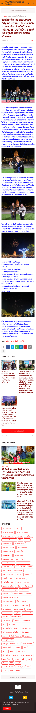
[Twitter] (12, 347)
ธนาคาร (27, 582)
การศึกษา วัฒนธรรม (9, 540)
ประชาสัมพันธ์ (18, 609)
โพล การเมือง (7, 621)
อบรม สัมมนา (7, 659)
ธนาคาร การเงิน (8, 586)
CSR (29, 659)
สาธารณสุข (21, 651)
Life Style (20, 667)
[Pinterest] (25, 347)
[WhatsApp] (17, 347)
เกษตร (27, 540)
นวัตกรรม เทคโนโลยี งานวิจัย (17, 16)
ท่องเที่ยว (27, 574)
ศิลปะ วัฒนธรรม (16, 636)
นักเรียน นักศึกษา (8, 601)
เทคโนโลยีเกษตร (8, 582)
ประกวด (5, 605)
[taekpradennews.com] (29, 697)
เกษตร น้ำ (20, 551)
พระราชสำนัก (27, 613)
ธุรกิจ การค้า (27, 586)
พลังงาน (5, 617)
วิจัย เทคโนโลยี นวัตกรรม (10, 628)
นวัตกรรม (6, 594)
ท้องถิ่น (19, 574)
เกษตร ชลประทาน (8, 547)
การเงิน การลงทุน (22, 532)
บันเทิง (24, 601)
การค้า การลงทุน (8, 532)
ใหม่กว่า (4, 436)
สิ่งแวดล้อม (6, 655)
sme (11, 671)
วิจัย (4, 624)
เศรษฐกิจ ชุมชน (27, 644)
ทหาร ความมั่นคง (8, 574)
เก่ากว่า (31, 436)
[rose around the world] (16, 697)
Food (18, 663)
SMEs (18, 671)
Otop (28, 667)
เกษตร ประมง (7, 555)
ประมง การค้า (7, 613)
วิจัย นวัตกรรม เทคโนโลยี (10, 632)
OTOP (4, 671)
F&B (11, 663)
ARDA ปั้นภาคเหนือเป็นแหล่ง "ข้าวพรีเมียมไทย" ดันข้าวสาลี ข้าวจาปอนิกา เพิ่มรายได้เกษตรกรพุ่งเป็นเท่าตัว (18, 473)
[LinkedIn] (21, 347)
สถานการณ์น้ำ (7, 647)
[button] (2, 3)
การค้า (18, 528)
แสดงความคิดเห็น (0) (18, 431)
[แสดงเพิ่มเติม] (3, 351)
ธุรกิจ (18, 586)
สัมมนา (12, 651)
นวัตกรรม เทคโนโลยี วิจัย (10, 597)
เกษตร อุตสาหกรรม (23, 563)
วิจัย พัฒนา (25, 632)
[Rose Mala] (6, 697)
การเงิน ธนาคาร (8, 536)
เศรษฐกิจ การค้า (8, 640)
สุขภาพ (15, 655)
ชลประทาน (6, 567)
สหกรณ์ (18, 647)
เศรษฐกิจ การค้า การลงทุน (11, 644)
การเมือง (19, 536)
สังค (25, 647)
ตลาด (30, 567)
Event (5, 663)
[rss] (25, 697)
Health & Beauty (8, 667)
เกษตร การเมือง (19, 544)
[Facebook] (8, 347)
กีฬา (20, 540)
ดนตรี (23, 567)
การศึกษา (28, 536)
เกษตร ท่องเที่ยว (22, 547)
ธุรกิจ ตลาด (24, 590)
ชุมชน (16, 567)
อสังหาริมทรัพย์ (19, 659)
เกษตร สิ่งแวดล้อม (8, 563)
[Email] (30, 347)
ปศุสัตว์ (17, 613)
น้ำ (18, 601)
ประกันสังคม (7, 609)
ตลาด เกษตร (18, 571)
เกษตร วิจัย (19, 559)
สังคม (4, 651)
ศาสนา (5, 636)
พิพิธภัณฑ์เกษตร (17, 617)
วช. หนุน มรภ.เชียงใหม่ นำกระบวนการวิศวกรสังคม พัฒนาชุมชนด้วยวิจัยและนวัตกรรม (8, 377)
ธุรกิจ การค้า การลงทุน (10, 590)
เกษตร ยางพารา (8, 559)
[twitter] (11, 697)
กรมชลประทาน (7, 528)
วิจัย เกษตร (12, 624)
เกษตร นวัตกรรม (8, 551)
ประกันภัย (25, 605)
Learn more (14, 704)
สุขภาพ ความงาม (26, 655)
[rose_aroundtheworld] (20, 697)
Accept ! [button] (7, 708)
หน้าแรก (4, 16)
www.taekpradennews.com (14, 3)
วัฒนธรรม (26, 621)
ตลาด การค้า (7, 571)
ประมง (29, 609)
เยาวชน (17, 621)
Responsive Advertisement (18, 10)
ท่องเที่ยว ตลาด (20, 578)
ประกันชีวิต (15, 605)
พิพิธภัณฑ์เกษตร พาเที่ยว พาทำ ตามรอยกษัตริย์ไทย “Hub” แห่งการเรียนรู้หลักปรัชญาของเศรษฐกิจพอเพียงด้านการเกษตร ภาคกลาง (25, 490)
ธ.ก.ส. (19, 582)
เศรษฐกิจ (27, 636)
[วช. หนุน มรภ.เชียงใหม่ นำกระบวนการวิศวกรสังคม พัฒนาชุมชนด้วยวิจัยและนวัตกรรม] (9, 365)
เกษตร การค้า (7, 544)
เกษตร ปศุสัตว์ (19, 555)
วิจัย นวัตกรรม (26, 628)
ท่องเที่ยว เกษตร (7, 578)
